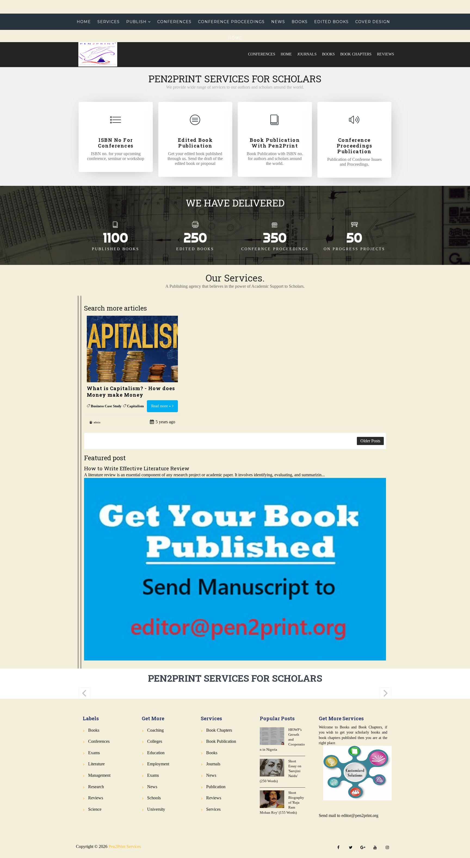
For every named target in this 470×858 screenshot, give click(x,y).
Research (96, 786)
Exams (94, 752)
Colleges (154, 741)
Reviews (385, 54)
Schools (154, 798)
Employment (158, 764)
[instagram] (387, 848)
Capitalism (135, 406)
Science (94, 809)
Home (286, 54)
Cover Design (372, 21)
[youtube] (375, 848)
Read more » (161, 406)
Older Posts (370, 441)
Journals (307, 54)
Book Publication (221, 741)
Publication (215, 786)
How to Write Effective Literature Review (136, 468)
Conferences (261, 54)
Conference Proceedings (231, 21)
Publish (136, 21)
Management (99, 775)
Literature (96, 764)
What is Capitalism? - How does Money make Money (131, 391)
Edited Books (331, 21)
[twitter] (350, 848)
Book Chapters (356, 54)
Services (108, 21)
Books (328, 54)
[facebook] (338, 848)
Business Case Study (106, 406)
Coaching (155, 730)
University (156, 809)
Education (156, 752)
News (278, 21)
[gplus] (362, 848)
